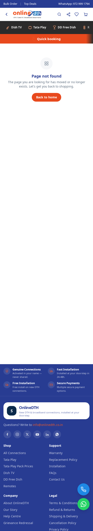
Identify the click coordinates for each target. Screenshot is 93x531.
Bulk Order (10, 4)
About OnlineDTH (16, 503)
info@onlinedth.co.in (48, 425)
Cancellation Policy (62, 523)
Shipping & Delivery (63, 516)
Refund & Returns (62, 510)
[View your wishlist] (76, 14)
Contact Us (57, 479)
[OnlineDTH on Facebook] (7, 434)
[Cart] (86, 14)
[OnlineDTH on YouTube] (37, 434)
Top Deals (30, 4)
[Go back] (6, 14)
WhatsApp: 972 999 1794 (74, 4)
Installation (57, 466)
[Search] (59, 14)
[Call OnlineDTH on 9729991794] (83, 489)
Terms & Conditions (63, 503)
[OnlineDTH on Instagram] (17, 434)
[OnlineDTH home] (27, 14)
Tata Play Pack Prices (18, 466)
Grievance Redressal (18, 523)
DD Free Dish (12, 479)
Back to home (46, 97)
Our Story (10, 510)
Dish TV (8, 473)
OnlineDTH (29, 407)
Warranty (56, 453)
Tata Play (9, 460)
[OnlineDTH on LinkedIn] (47, 434)
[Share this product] (68, 14)
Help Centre (12, 516)
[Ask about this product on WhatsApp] (83, 504)
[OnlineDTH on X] (27, 434)
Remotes (9, 486)
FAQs (52, 473)
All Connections (14, 453)
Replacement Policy (63, 460)
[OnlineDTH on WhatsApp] (57, 434)
